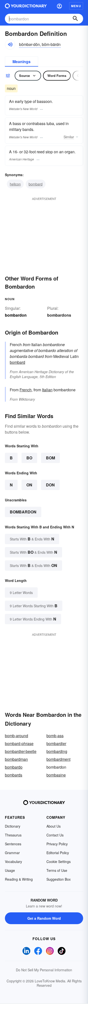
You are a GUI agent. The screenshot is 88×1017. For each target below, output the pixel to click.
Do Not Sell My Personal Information (44, 969)
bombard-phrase (19, 743)
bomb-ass (55, 735)
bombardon (23, 512)
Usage (10, 870)
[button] (59, 6)
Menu (76, 6)
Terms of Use (56, 870)
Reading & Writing (19, 879)
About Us (53, 826)
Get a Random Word (44, 918)
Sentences (13, 843)
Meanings (21, 61)
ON (29, 485)
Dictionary (12, 826)
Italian (47, 390)
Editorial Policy (57, 852)
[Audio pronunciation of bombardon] (10, 44)
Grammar (12, 852)
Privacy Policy (57, 843)
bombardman (16, 759)
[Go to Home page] (26, 6)
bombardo (13, 767)
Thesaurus (13, 835)
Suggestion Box (58, 879)
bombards (13, 775)
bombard (36, 184)
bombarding (56, 751)
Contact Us (55, 835)
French (26, 390)
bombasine (56, 775)
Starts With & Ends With (32, 539)
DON (50, 485)
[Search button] (75, 18)
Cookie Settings (58, 861)
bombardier (56, 743)
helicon (15, 184)
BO (29, 458)
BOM (50, 458)
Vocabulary (13, 861)
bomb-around (16, 735)
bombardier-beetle (20, 751)
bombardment (58, 759)
